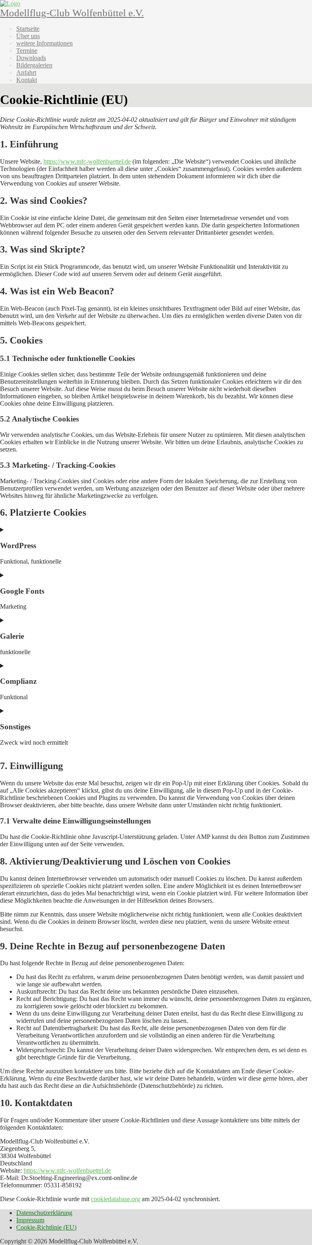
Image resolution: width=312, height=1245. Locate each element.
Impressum (30, 1220)
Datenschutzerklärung (44, 1212)
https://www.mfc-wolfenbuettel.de (87, 161)
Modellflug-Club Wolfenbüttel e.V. (72, 12)
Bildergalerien (34, 65)
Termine (26, 50)
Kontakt (26, 79)
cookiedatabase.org (115, 1198)
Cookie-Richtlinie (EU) (46, 1227)
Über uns (28, 35)
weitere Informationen (44, 43)
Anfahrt (26, 72)
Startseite (27, 28)
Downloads (31, 57)
